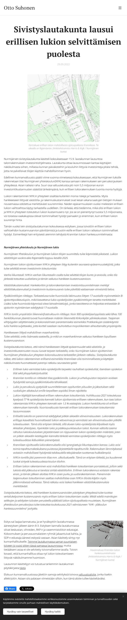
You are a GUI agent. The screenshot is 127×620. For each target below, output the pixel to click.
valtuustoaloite (87, 574)
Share (12, 588)
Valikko (120, 8)
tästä (23, 568)
